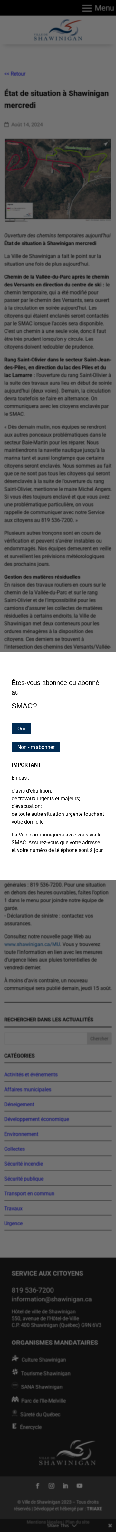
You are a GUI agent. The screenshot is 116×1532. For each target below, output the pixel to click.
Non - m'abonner (35, 747)
